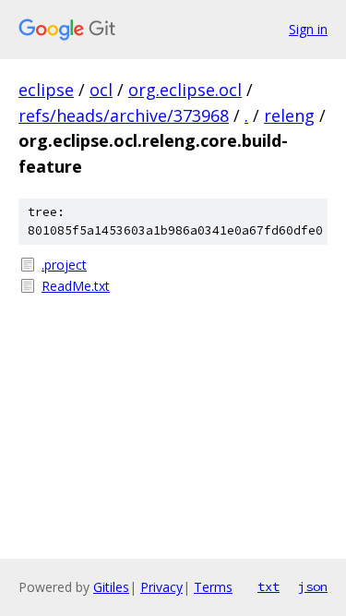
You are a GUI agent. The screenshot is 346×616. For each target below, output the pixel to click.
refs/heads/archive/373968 (123, 115)
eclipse (46, 90)
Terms (213, 587)
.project (64, 264)
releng (289, 115)
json (313, 586)
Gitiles (111, 587)
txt (268, 586)
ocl (101, 90)
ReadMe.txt (76, 286)
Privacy (161, 587)
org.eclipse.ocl (185, 90)
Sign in (308, 29)
